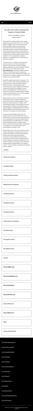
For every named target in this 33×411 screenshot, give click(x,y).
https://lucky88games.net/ (10, 276)
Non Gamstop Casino (8, 248)
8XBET (5, 322)
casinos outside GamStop (9, 331)
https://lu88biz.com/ (8, 267)
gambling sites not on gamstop (11, 184)
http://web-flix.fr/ (6, 356)
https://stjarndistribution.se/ (8, 342)
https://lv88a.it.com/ (8, 303)
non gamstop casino (8, 166)
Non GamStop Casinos (9, 239)
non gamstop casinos (8, 193)
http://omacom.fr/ (6, 371)
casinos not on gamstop (9, 157)
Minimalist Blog (18, 407)
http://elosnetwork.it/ (7, 390)
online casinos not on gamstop (11, 221)
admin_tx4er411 (16, 37)
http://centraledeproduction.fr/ (9, 395)
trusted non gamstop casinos (10, 175)
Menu (29, 22)
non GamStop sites (8, 230)
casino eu (5, 257)
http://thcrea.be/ (6, 361)
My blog (6, 149)
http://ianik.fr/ (5, 386)
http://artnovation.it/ (7, 400)
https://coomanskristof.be (8, 352)
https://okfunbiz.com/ (9, 294)
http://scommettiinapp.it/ (8, 366)
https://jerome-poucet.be (8, 347)
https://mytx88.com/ (8, 285)
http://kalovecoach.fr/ (7, 381)
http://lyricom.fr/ (6, 376)
